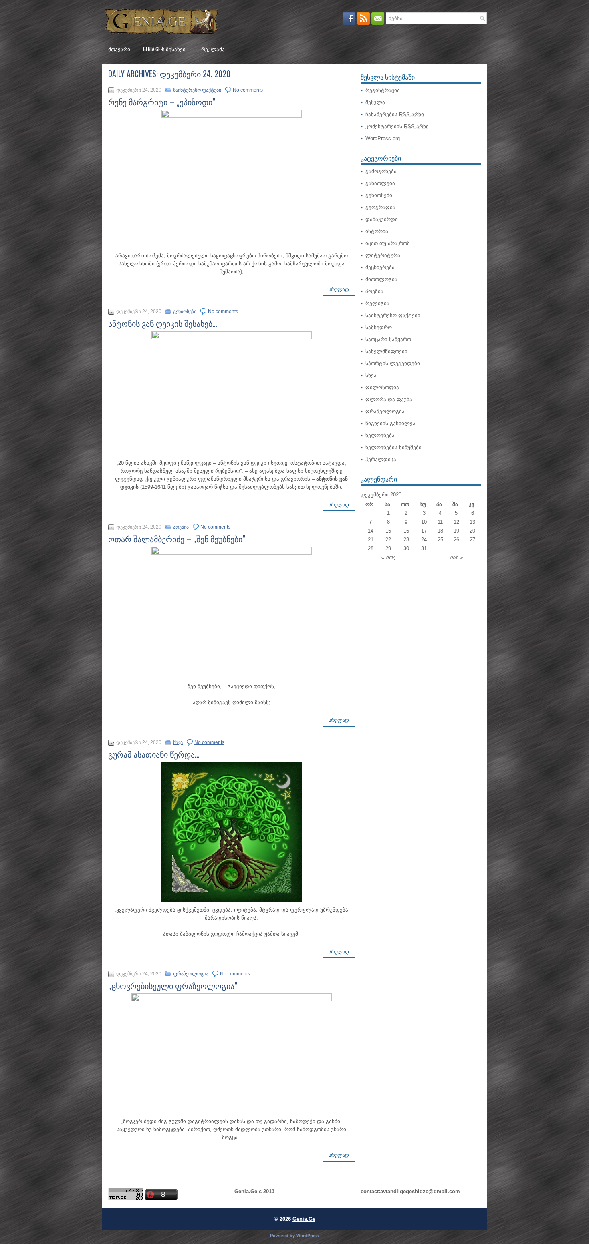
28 (370, 548)
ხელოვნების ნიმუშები (393, 447)
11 (440, 522)
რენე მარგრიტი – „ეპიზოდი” (161, 102)
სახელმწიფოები (386, 351)
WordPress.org (382, 138)
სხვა (178, 742)
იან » (456, 557)
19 (456, 531)
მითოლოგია (381, 279)
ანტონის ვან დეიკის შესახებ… (162, 323)
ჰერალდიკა (380, 459)
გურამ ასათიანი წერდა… (154, 754)
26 (456, 540)
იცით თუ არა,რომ (387, 243)
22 (388, 540)
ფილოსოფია (382, 387)
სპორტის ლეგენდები (392, 363)
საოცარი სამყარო (388, 339)
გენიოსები (184, 311)
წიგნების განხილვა (390, 423)
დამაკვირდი (381, 219)
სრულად (339, 289)
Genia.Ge (303, 1219)
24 (424, 540)
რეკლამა (213, 49)
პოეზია (181, 527)
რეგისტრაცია (382, 90)
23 (406, 540)
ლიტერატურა (382, 255)
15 (388, 531)
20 (472, 531)
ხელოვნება (380, 435)
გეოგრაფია (380, 207)
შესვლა (375, 102)
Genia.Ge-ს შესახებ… (165, 49)
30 (406, 548)
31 (424, 548)
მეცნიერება (380, 267)
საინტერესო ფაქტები (197, 90)
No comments (248, 90)
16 (406, 531)
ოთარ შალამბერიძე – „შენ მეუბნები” (176, 539)
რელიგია (377, 303)
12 (456, 522)
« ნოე (388, 557)
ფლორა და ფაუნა (388, 399)
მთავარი (119, 49)
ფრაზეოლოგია (190, 974)
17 (424, 531)
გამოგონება (381, 171)
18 (440, 531)
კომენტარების (397, 126)
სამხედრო (378, 327)
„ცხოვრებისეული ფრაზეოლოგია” (172, 985)
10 (424, 522)
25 (440, 540)
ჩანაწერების (394, 114)
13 (472, 522)
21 (370, 540)
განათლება (380, 183)
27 (472, 540)
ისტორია (376, 231)
